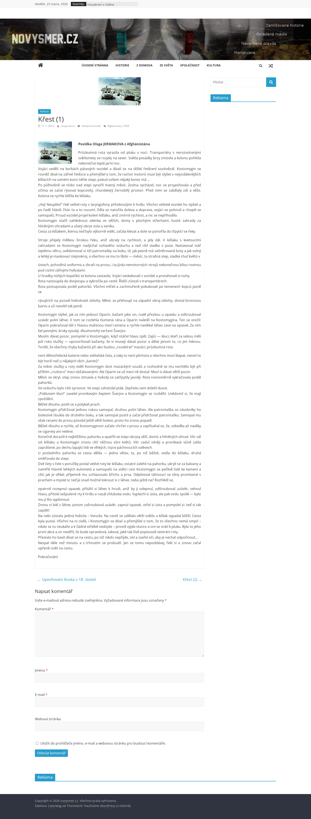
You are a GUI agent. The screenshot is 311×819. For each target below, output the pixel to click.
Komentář (44, 609)
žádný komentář (91, 126)
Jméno (41, 670)
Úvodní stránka (95, 65)
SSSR (126, 126)
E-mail (41, 694)
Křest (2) (192, 579)
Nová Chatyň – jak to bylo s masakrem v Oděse (106, 6)
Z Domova (144, 65)
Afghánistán (114, 126)
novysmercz (68, 126)
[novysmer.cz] (155, 21)
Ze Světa (166, 65)
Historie (122, 65)
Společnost (190, 65)
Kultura (214, 65)
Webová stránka (48, 719)
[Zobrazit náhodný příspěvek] (271, 65)
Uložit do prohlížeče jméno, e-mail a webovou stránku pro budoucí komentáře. (103, 743)
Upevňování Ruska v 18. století (66, 579)
